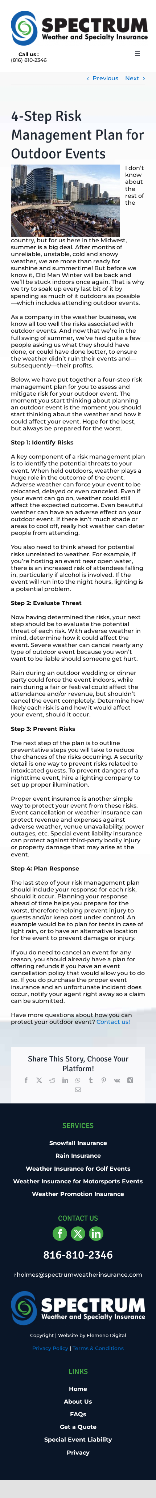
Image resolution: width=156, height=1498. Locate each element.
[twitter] (78, 1233)
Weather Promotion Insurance (78, 1194)
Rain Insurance (78, 1155)
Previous (105, 78)
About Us (78, 1401)
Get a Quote (78, 1426)
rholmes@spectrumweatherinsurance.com (78, 1274)
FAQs (78, 1414)
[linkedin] (96, 1233)
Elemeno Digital (106, 1335)
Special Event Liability (78, 1439)
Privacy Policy (50, 1348)
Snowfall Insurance (78, 1143)
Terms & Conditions (98, 1348)
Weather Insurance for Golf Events (78, 1168)
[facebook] (60, 1233)
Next (132, 78)
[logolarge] (79, 13)
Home (78, 1389)
